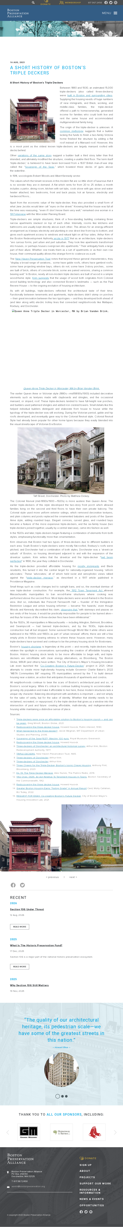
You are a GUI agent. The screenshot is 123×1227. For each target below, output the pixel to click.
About (85, 1171)
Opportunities (92, 1205)
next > (73, 877)
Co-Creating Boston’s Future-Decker (62, 665)
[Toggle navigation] (115, 13)
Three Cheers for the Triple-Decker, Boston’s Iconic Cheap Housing (53, 765)
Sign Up (86, 1165)
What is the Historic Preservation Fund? (36, 945)
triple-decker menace (40, 577)
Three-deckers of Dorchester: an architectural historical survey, (51, 746)
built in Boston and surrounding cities (89, 95)
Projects (87, 1177)
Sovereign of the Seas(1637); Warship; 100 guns (42, 738)
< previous (52, 877)
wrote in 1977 (61, 238)
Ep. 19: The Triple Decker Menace (34, 773)
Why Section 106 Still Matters (29, 985)
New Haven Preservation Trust (33, 258)
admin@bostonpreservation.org (28, 1186)
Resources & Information (90, 1191)
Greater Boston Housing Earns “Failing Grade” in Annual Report (51, 788)
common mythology (71, 131)
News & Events (92, 1199)
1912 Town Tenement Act (87, 590)
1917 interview (18, 214)
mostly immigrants (88, 566)
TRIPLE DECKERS (25, 754)
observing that (69, 609)
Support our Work (95, 1183)
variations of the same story (35, 155)
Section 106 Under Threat (27, 909)
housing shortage (31, 646)
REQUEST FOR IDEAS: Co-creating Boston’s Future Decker (48, 796)
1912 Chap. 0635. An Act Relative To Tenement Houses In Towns (51, 776)
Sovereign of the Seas (39, 167)
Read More (19, 926)
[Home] (18, 13)
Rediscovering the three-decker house (37, 727)
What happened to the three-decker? (36, 731)
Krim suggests (40, 278)
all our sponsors (64, 1114)
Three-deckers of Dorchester (32, 757)
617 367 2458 (95, 2)
